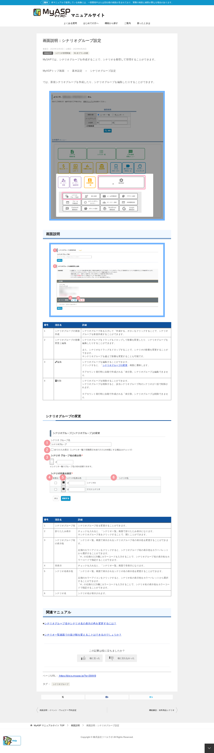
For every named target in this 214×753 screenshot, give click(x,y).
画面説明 (48, 53)
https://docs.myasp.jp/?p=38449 (77, 675)
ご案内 (127, 23)
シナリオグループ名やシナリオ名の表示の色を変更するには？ (80, 623)
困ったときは (143, 23)
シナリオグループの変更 (115, 365)
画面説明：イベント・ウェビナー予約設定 (58, 710)
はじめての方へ (91, 23)
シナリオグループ (60, 684)
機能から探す (111, 23)
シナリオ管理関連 (62, 53)
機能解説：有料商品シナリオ (161, 710)
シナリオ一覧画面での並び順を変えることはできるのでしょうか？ (82, 634)
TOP (49, 725)
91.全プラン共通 (81, 53)
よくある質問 (70, 23)
